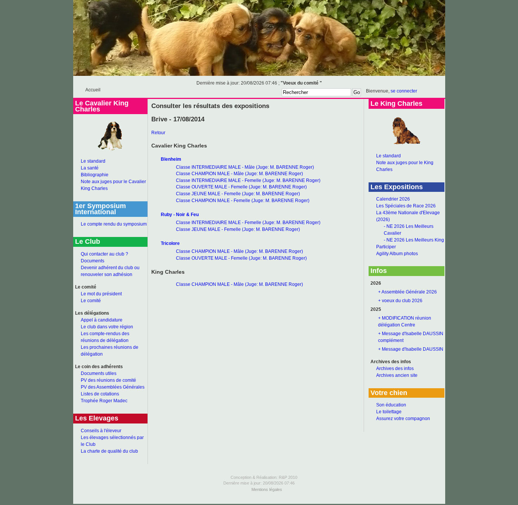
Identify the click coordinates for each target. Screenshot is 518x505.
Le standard (93, 161)
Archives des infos (395, 368)
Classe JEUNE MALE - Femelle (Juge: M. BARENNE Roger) (238, 193)
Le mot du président (101, 293)
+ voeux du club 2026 (400, 300)
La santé (90, 168)
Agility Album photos (397, 253)
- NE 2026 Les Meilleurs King (414, 240)
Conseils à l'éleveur (101, 430)
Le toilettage (389, 411)
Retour (158, 132)
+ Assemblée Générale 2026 (407, 292)
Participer (386, 246)
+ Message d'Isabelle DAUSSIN (410, 349)
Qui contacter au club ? (104, 254)
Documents (92, 260)
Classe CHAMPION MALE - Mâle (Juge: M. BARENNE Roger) (239, 173)
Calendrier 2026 (393, 199)
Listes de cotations (100, 394)
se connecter (404, 91)
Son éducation (391, 405)
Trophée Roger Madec (104, 400)
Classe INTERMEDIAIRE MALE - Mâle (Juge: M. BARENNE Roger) (245, 167)
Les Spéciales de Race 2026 (406, 206)
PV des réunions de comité (108, 380)
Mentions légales (266, 489)
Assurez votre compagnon (403, 418)
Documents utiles (98, 373)
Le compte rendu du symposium (114, 224)
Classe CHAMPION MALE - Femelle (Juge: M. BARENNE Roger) (242, 200)
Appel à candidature (101, 320)
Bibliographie (94, 174)
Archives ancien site (397, 375)
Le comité (91, 300)
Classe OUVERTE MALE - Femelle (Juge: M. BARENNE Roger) (241, 187)
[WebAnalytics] (259, 502)
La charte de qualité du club (109, 451)
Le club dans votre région (107, 326)
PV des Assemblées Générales (112, 387)
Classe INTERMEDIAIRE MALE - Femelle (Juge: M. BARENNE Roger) (248, 180)
